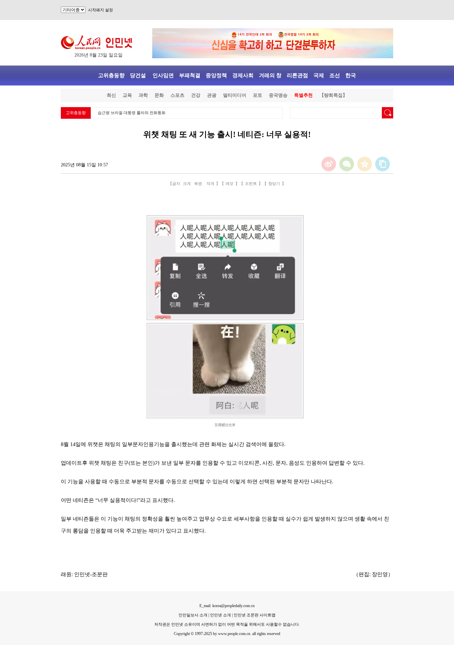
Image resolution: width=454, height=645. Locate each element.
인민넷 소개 (220, 615)
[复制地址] (382, 164)
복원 (198, 183)
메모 (230, 183)
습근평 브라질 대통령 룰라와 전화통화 (132, 112)
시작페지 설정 (100, 10)
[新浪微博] (328, 164)
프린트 (251, 183)
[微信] (346, 164)
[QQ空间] (364, 164)
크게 (187, 183)
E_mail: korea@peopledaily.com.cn (227, 605)
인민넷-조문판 (91, 574)
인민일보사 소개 (192, 615)
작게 (210, 183)
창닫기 (274, 183)
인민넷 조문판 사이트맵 (255, 615)
